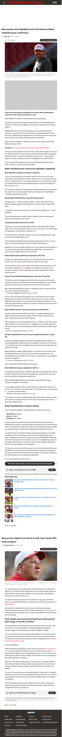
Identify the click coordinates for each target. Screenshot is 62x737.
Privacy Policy (46, 719)
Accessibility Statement (49, 722)
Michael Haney (9, 545)
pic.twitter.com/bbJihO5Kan (17, 391)
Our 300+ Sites (47, 716)
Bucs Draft (13, 705)
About (6, 716)
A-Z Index (8, 725)
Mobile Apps (9, 719)
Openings (19, 716)
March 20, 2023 (32, 293)
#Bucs (7, 288)
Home (6, 525)
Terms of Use (9, 722)
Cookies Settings (21, 725)
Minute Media (12, 729)
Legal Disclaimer (34, 722)
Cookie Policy (20, 722)
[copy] (15, 40)
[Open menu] (4, 2)
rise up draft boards (49, 610)
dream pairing (9, 604)
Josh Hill (7, 36)
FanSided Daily (20, 719)
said (39, 179)
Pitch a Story (33, 719)
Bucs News (13, 525)
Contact (31, 716)
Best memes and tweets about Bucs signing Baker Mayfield (30, 148)
